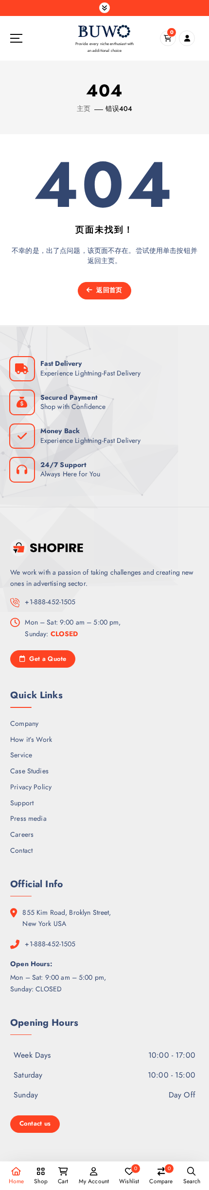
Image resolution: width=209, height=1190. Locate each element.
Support (22, 803)
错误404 (119, 108)
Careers (22, 834)
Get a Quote (46, 658)
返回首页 (108, 290)
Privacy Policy (31, 787)
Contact (21, 850)
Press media (28, 818)
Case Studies (29, 771)
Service (21, 755)
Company (24, 723)
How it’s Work (31, 739)
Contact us (35, 1123)
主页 (83, 108)
